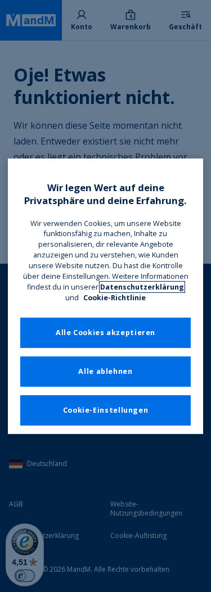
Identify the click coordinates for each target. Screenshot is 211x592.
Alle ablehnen (105, 371)
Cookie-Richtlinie (114, 297)
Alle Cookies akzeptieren (105, 332)
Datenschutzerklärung (142, 287)
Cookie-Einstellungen (106, 410)
